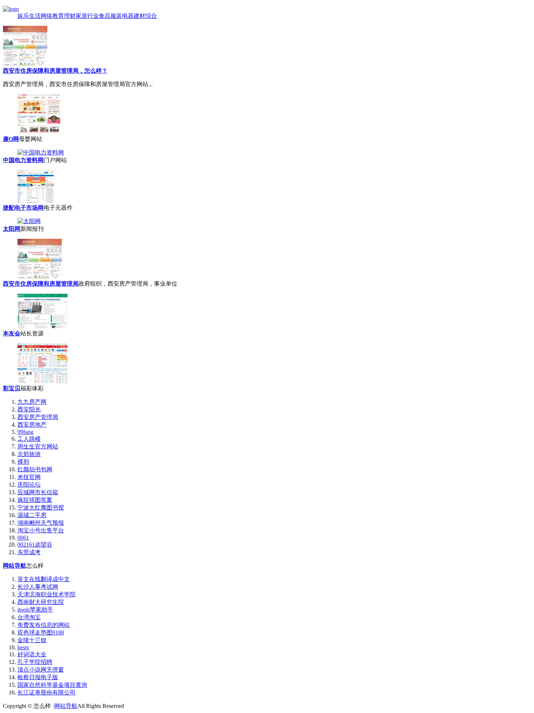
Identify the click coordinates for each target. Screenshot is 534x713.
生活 (35, 16)
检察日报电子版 (37, 677)
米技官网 (29, 477)
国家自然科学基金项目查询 (52, 685)
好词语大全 (31, 654)
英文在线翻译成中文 (43, 579)
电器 (128, 16)
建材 (139, 16)
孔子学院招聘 (34, 662)
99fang (25, 432)
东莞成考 (29, 552)
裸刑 (23, 462)
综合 (151, 16)
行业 (93, 16)
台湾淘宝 (29, 617)
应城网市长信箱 (37, 492)
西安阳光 (29, 409)
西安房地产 (31, 425)
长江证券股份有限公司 (46, 692)
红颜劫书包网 (34, 469)
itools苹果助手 (35, 610)
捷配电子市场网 (23, 208)
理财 (70, 16)
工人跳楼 (29, 439)
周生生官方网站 (37, 446)
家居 (81, 16)
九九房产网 (31, 402)
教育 (58, 16)
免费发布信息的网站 (43, 625)
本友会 (11, 333)
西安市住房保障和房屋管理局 (40, 284)
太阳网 (11, 229)
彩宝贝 (11, 388)
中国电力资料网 (23, 160)
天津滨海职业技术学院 (46, 594)
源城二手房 (31, 515)
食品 (104, 16)
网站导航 (14, 566)
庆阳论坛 (29, 485)
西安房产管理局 (37, 417)
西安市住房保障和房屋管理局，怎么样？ (55, 71)
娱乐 (23, 16)
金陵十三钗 (31, 640)
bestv (23, 647)
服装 (116, 16)
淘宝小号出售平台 (40, 530)
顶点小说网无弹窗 (40, 669)
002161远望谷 (34, 544)
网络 (46, 16)
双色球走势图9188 (40, 632)
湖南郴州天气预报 (40, 523)
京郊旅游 (29, 454)
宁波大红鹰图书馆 (40, 507)
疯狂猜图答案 (34, 500)
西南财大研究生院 (40, 602)
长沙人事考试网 (37, 587)
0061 (23, 538)
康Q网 (11, 139)
